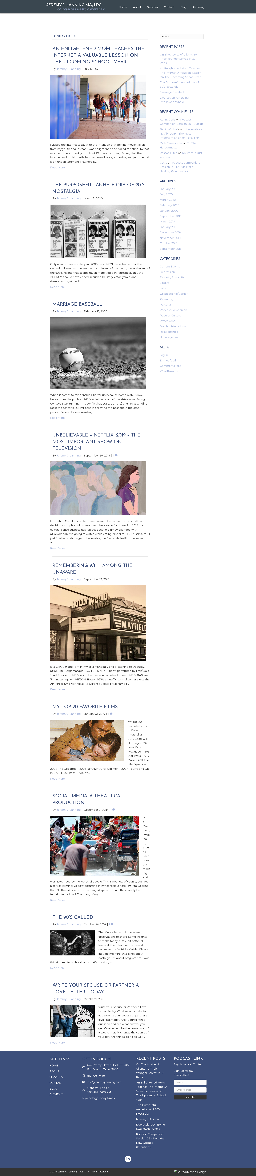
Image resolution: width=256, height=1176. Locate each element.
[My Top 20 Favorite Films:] (87, 740)
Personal (166, 304)
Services (56, 1077)
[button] (190, 1097)
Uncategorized (170, 337)
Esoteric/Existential (172, 277)
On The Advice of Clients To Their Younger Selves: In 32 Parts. (178, 59)
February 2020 (169, 205)
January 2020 (169, 210)
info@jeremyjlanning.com (104, 1082)
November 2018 (170, 238)
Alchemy (56, 1094)
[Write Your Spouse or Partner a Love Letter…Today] (72, 1020)
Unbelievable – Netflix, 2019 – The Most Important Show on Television (96, 442)
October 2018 (168, 243)
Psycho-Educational (173, 326)
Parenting (166, 299)
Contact (56, 1083)
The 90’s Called (72, 917)
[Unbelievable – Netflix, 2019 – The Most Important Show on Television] (98, 488)
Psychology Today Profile (99, 1098)
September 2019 (170, 216)
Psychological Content (189, 1064)
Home (53, 1065)
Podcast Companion (173, 310)
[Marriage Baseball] (98, 353)
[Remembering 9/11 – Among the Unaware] (98, 622)
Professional (168, 321)
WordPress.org (169, 371)
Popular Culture (170, 315)
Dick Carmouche (171, 143)
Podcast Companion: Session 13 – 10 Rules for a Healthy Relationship (180, 167)
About (54, 1071)
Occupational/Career (174, 293)
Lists (163, 288)
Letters (164, 282)
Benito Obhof (169, 129)
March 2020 (168, 199)
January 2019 (168, 227)
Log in (164, 355)
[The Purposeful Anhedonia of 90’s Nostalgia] (98, 231)
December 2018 (170, 232)
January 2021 (168, 189)
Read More (57, 167)
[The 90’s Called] (72, 942)
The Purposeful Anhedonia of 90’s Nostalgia (148, 1109)
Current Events (170, 266)
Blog (53, 1088)
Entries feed (168, 360)
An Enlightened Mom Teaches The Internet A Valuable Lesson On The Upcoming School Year (98, 55)
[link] (123, 7)
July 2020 (166, 194)
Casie (163, 162)
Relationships (169, 331)
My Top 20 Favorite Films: (85, 707)
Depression (167, 272)
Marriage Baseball (77, 304)
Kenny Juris (167, 119)
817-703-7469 (96, 1075)
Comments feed (170, 366)
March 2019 (167, 221)
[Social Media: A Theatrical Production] (94, 845)
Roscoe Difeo (168, 153)
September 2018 (170, 248)
